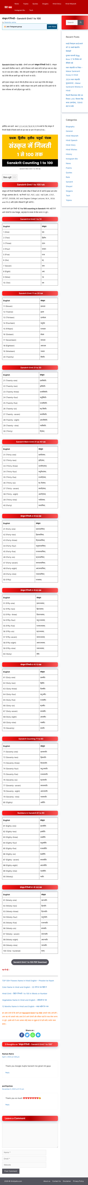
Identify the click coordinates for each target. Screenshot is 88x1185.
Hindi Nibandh (70, 4)
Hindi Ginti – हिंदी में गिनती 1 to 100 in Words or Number (24, 993)
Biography (70, 127)
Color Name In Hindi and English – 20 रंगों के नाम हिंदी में (24, 987)
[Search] (81, 22)
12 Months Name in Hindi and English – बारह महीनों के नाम (25, 1006)
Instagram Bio (20, 10)
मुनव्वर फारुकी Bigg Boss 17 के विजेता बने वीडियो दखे (74, 59)
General (69, 131)
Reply (7, 1072)
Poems (69, 168)
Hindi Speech (71, 140)
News (17, 4)
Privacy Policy (78, 1181)
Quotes (35, 4)
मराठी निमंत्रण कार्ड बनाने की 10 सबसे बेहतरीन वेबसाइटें (74, 47)
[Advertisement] (30, 47)
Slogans (45, 4)
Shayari (69, 186)
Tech (31, 10)
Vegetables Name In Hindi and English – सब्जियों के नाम (24, 1000)
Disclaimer (67, 1181)
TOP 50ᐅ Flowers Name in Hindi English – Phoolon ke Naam (28, 981)
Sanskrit (69, 182)
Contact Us (56, 1181)
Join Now (52, 27)
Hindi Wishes (71, 149)
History (69, 154)
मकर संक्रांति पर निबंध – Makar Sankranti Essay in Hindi (74, 71)
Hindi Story (57, 4)
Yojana (25, 4)
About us (46, 1181)
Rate (68, 177)
